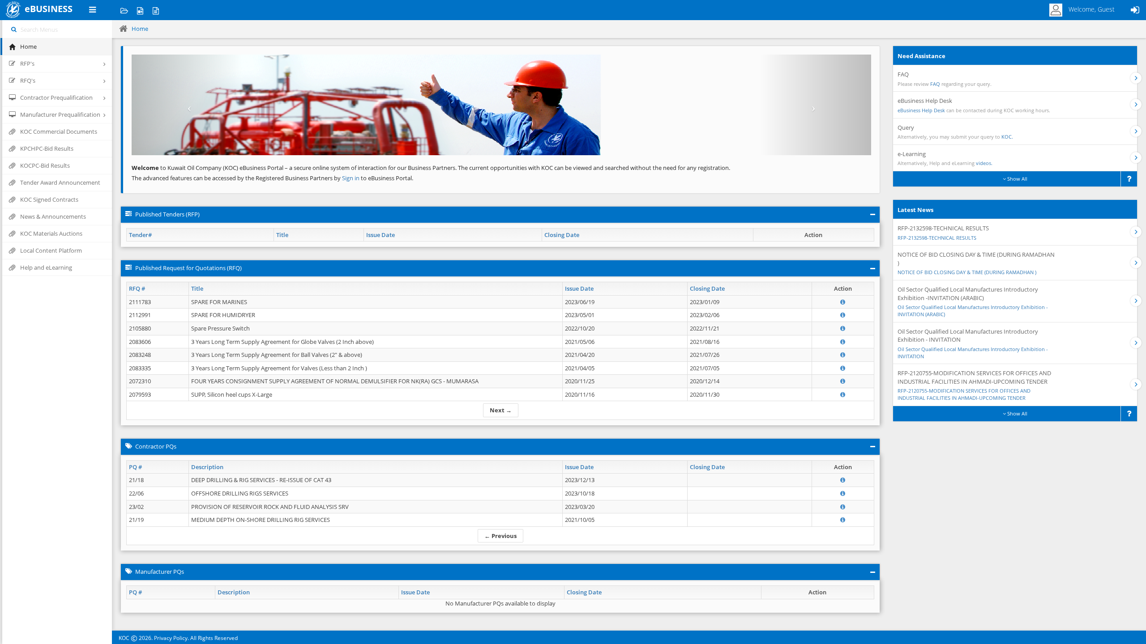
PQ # (135, 467)
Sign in (351, 178)
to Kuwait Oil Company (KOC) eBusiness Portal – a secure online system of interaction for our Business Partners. (294, 168)
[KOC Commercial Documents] (124, 10)
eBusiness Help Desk (921, 110)
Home (140, 29)
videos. (984, 163)
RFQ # (137, 288)
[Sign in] (1135, 10)
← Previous (500, 536)
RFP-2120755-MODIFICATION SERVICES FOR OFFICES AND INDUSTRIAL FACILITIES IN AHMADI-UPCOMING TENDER (964, 394)
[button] (187, 105)
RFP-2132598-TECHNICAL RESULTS (937, 237)
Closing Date (561, 235)
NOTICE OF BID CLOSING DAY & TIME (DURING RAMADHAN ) (967, 272)
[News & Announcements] (155, 10)
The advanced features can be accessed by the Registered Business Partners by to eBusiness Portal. (272, 178)
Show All (1016, 178)
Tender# (140, 235)
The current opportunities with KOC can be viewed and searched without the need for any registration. (594, 168)
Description (207, 467)
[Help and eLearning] (140, 10)
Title (282, 235)
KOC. (1007, 136)
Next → (501, 410)
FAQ (935, 83)
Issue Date (380, 235)
